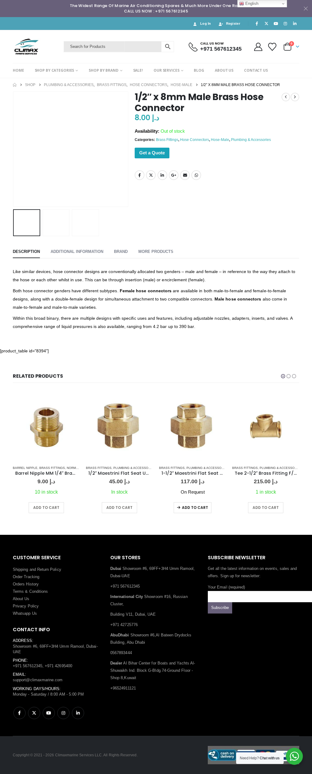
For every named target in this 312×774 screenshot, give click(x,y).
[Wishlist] (272, 47)
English (251, 3)
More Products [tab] (155, 251)
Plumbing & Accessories (251, 140)
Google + (174, 175)
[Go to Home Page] (14, 84)
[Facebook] (257, 23)
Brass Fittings (167, 140)
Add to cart (195, 507)
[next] (295, 97)
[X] (266, 23)
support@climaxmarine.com (38, 680)
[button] (14, 149)
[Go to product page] (46, 426)
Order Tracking (26, 576)
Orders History (26, 584)
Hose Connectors (194, 140)
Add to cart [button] (46, 507)
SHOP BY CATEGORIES (54, 70)
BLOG (199, 70)
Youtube (49, 713)
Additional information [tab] (77, 251)
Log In (205, 23)
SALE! (138, 70)
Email (185, 175)
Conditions (38, 591)
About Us (21, 598)
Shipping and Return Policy (37, 569)
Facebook (139, 175)
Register (233, 23)
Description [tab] (26, 251)
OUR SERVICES (166, 70)
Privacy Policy (26, 606)
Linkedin (78, 713)
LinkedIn (162, 175)
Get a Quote (152, 152)
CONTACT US (256, 70)
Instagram (63, 713)
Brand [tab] (121, 251)
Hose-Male (220, 140)
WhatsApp (196, 175)
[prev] (286, 97)
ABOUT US (224, 70)
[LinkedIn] (295, 23)
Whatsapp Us (25, 613)
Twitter (151, 175)
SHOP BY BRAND (103, 70)
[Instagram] (285, 23)
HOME (18, 70)
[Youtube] (276, 23)
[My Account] (258, 47)
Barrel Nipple (25, 468)
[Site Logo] (37, 46)
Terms (18, 591)
